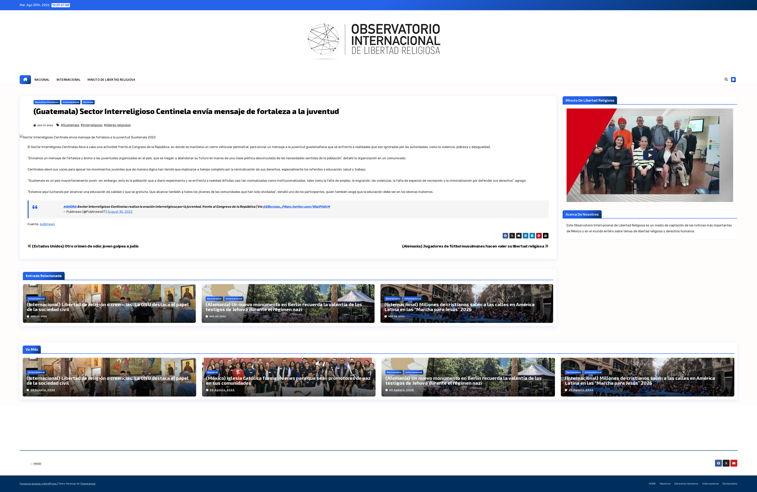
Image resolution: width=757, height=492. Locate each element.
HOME (652, 483)
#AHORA (69, 206)
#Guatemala (70, 125)
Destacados (214, 298)
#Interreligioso (91, 125)
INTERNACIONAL (69, 79)
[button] (726, 79)
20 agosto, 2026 (42, 389)
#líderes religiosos (117, 125)
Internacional (71, 102)
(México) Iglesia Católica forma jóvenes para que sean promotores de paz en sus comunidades (288, 380)
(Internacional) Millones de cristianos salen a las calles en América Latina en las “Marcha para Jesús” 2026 (459, 306)
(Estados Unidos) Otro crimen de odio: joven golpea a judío (85, 246)
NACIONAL (41, 79)
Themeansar (88, 483)
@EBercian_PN (274, 206)
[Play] (650, 155)
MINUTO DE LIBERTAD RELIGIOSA (111, 79)
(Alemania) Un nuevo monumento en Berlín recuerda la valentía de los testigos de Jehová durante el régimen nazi (284, 306)
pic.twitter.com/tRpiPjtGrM (308, 206)
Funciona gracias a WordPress (38, 483)
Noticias (88, 102)
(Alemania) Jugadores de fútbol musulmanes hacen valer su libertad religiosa (473, 246)
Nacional (212, 372)
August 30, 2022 (119, 212)
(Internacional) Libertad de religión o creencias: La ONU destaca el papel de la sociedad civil (108, 306)
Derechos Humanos (47, 102)
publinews (47, 224)
